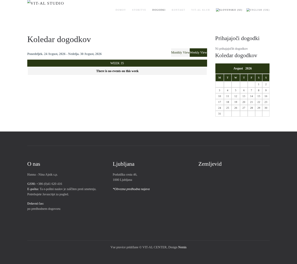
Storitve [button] (139, 10)
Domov (121, 10)
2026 (248, 68)
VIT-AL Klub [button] (200, 10)
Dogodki (159, 10)
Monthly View (180, 52)
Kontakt (178, 10)
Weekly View (198, 52)
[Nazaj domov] (58, 10)
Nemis (182, 247)
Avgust (239, 68)
